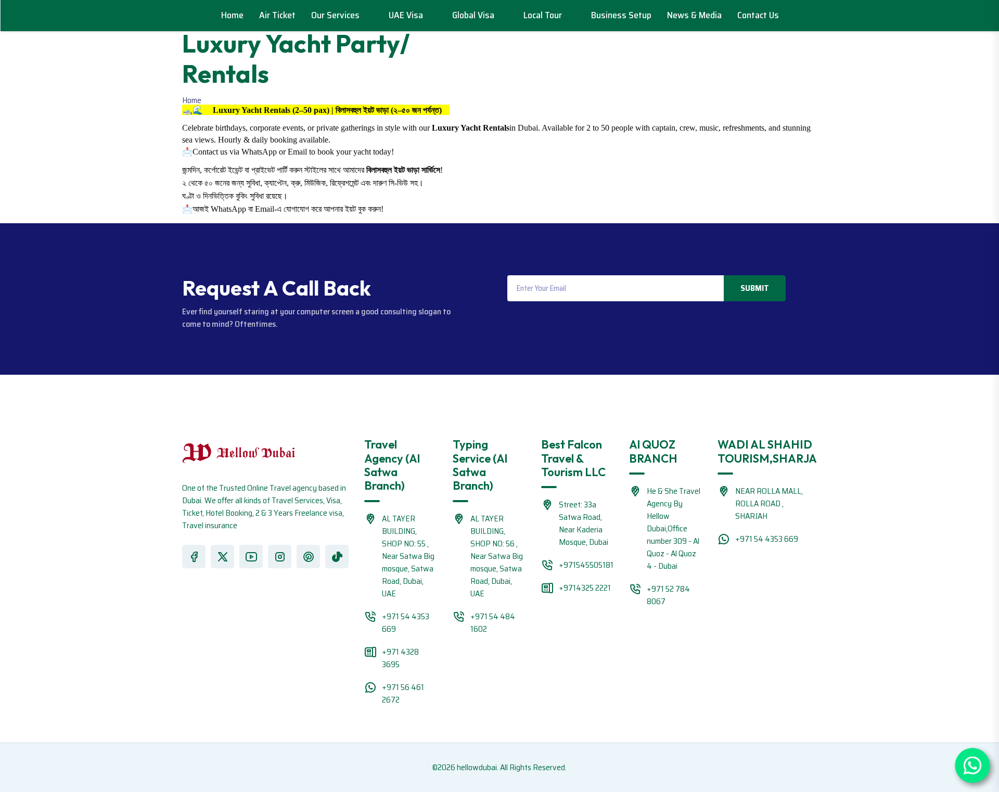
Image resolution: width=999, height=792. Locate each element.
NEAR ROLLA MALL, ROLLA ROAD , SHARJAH (769, 503)
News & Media (694, 15)
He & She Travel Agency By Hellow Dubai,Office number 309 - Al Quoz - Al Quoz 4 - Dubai (673, 528)
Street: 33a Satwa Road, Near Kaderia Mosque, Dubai (583, 523)
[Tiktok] (337, 556)
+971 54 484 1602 (492, 622)
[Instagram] (279, 556)
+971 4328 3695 (400, 658)
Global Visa (474, 15)
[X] (222, 556)
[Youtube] (251, 556)
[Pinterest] (308, 556)
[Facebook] (194, 556)
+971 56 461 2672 (403, 693)
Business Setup (621, 15)
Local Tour (543, 15)
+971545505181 (586, 564)
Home (232, 15)
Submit (754, 288)
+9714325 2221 (585, 587)
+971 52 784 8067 (668, 595)
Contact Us (758, 15)
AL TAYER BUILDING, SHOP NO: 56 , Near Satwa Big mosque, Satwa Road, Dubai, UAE (496, 556)
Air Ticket (277, 15)
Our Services (336, 15)
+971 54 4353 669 (405, 622)
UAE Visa (407, 15)
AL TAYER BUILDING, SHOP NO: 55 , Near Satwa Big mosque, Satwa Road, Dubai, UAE (408, 556)
